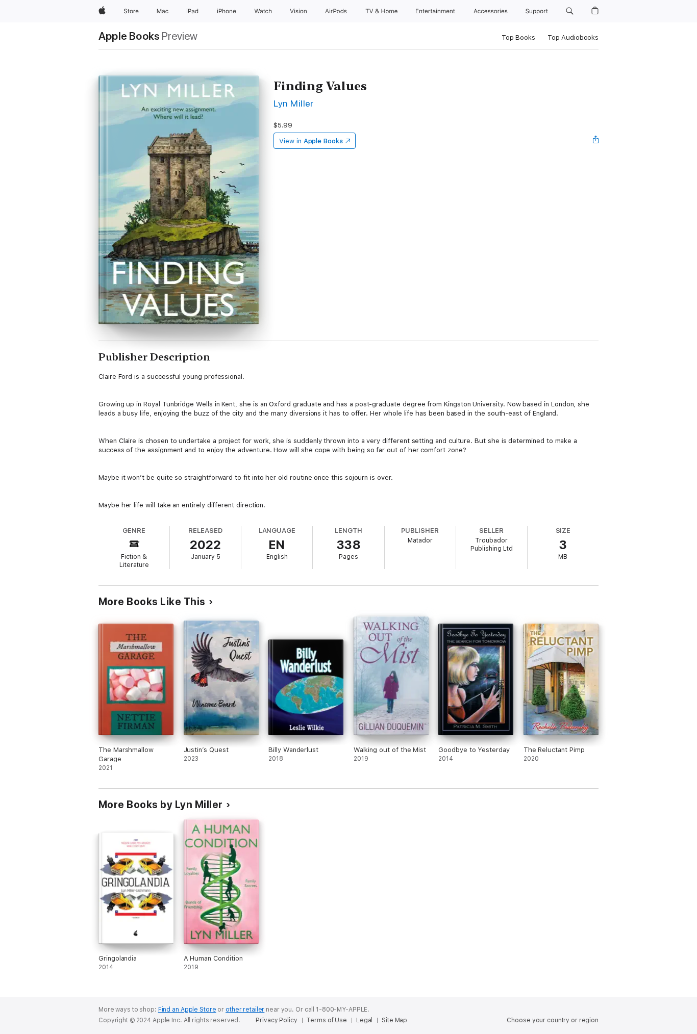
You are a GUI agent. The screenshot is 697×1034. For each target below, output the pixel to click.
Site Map (394, 1020)
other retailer (245, 1009)
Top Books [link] (518, 37)
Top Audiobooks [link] (573, 37)
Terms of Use (326, 1020)
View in (311, 141)
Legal (364, 1020)
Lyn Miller (293, 103)
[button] (570, 11)
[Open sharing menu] (596, 140)
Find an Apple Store (187, 1009)
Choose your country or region (553, 1020)
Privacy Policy (276, 1020)
